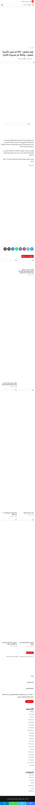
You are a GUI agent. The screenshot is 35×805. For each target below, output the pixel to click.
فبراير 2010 (31, 765)
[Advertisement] (17, 25)
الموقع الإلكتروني (30, 688)
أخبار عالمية (31, 777)
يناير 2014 (32, 717)
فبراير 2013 (31, 746)
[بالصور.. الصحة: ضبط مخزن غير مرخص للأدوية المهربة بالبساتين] (9, 320)
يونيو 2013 (31, 736)
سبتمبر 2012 (31, 760)
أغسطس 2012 (30, 763)
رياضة (32, 788)
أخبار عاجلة (31, 775)
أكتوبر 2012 (31, 757)
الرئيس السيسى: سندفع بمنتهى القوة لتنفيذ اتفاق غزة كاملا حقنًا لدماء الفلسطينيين (26, 271)
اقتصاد (32, 783)
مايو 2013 (31, 738)
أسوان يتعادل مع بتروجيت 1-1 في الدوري (9, 513)
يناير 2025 (32, 711)
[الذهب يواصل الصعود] (26, 450)
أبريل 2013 (31, 741)
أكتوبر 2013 (31, 725)
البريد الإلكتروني (30, 682)
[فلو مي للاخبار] (27, 4)
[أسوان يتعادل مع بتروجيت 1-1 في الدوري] (9, 450)
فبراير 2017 (31, 714)
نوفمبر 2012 (31, 754)
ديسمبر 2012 (31, 752)
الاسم (32, 676)
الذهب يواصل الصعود (26, 1)
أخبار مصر (32, 780)
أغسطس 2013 (30, 730)
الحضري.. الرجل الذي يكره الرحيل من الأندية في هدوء (9, 643)
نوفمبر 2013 (31, 722)
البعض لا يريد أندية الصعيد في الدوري (27, 643)
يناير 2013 (32, 749)
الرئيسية (30, 48)
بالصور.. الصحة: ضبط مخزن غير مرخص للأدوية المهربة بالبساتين (9, 384)
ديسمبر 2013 (31, 720)
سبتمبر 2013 (31, 728)
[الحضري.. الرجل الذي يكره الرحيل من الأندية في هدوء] (9, 580)
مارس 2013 (31, 744)
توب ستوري (31, 785)
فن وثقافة (31, 791)
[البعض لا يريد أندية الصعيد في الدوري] (26, 580)
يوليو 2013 (31, 733)
